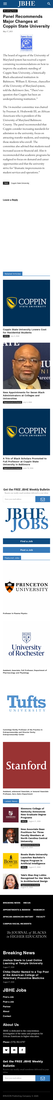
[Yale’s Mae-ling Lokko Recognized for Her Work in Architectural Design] (11, 881)
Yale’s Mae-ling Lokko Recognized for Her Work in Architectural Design (35, 878)
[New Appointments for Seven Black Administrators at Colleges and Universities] (26, 366)
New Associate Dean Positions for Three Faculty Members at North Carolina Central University (34, 835)
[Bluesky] (6, 1050)
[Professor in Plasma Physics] (26, 587)
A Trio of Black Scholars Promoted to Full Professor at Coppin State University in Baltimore (25, 461)
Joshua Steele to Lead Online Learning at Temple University (23, 961)
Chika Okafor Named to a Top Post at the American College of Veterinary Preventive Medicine (26, 975)
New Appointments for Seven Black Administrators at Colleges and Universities (24, 395)
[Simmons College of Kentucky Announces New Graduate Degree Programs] (11, 815)
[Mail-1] (14, 1050)
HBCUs (6, 336)
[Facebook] (22, 1050)
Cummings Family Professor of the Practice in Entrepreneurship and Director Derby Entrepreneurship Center (22, 732)
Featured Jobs (12, 558)
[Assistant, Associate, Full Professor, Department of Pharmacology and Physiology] (26, 644)
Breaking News (10, 10)
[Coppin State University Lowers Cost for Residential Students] (26, 303)
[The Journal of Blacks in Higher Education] (26, 4)
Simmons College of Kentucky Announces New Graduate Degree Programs (33, 813)
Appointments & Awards (12, 402)
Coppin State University (20, 183)
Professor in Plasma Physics (15, 613)
